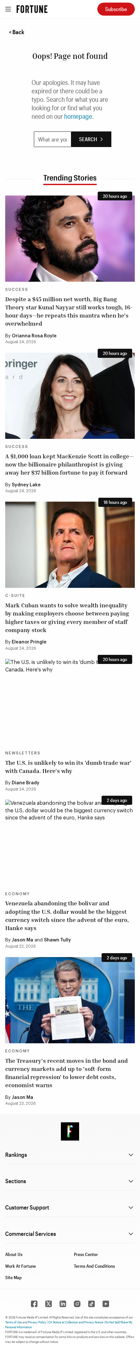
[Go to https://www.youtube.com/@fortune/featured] (106, 1304)
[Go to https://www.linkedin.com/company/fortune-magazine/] (63, 1304)
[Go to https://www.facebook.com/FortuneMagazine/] (34, 1304)
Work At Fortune (20, 1266)
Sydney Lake (26, 485)
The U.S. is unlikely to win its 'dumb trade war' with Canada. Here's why (68, 766)
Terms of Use (13, 1322)
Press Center (86, 1254)
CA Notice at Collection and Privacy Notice (75, 1322)
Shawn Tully (57, 940)
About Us (13, 1254)
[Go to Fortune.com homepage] (32, 9)
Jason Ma (22, 940)
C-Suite (15, 596)
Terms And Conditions (94, 1266)
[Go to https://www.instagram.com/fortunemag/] (77, 1304)
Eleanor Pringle (29, 642)
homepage (78, 116)
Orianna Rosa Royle (34, 336)
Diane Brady (25, 783)
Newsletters (23, 753)
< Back (16, 31)
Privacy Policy (37, 1322)
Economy (17, 894)
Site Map (13, 1277)
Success (16, 289)
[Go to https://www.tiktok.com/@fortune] (91, 1304)
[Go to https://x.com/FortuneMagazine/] (48, 1304)
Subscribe (116, 9)
